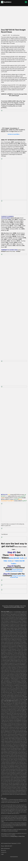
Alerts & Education (5, 848)
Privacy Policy (5, 606)
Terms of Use (23, 606)
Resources (3, 850)
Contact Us (3, 852)
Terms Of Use (22, 836)
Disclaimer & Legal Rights (14, 606)
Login (2, 854)
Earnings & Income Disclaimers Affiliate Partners (14, 607)
